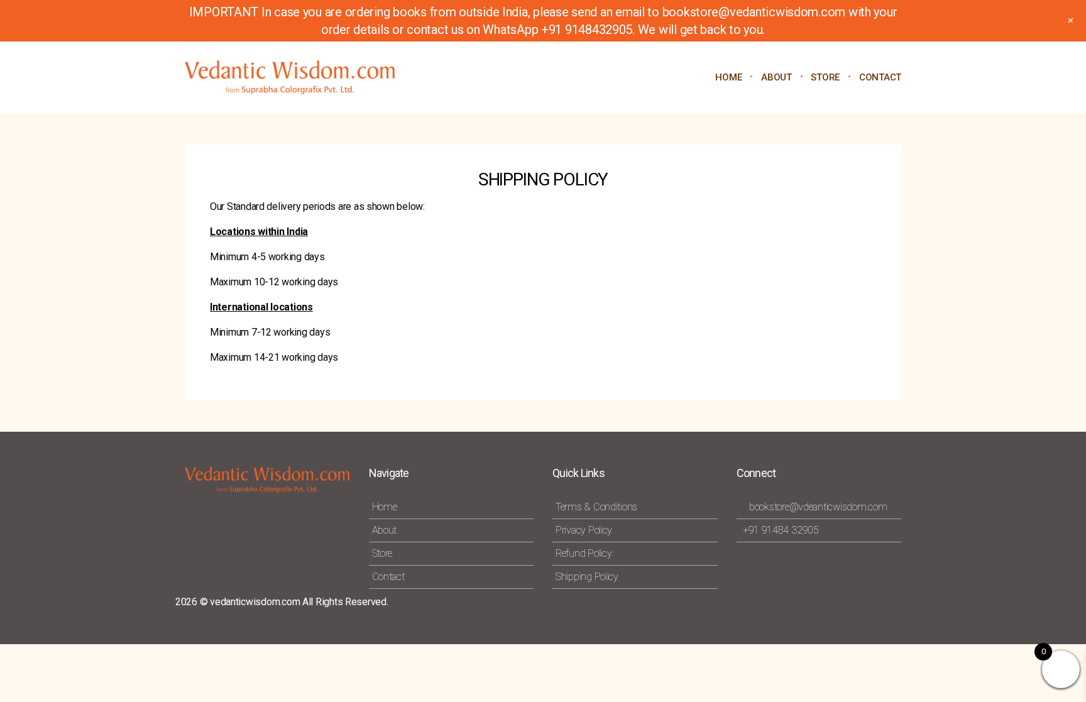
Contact (880, 77)
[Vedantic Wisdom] (298, 77)
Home (728, 77)
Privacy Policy (584, 530)
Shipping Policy (587, 577)
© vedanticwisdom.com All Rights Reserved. (294, 602)
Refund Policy (584, 553)
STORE (825, 77)
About (776, 77)
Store (382, 553)
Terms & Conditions (596, 507)
